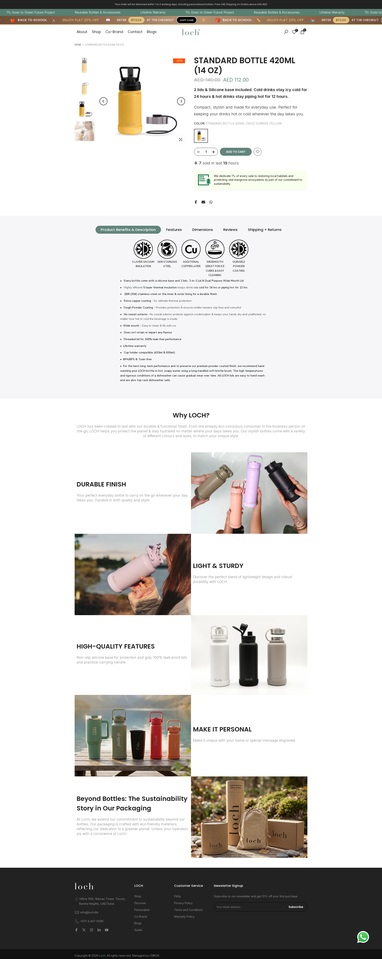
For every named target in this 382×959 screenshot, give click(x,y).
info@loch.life (89, 912)
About (82, 31)
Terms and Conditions (188, 909)
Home (78, 45)
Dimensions (202, 229)
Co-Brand (114, 31)
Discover (140, 903)
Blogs (152, 31)
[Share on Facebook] (196, 202)
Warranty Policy (184, 916)
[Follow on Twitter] (84, 930)
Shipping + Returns (265, 229)
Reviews (230, 229)
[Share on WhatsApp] (211, 202)
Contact (135, 31)
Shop (96, 31)
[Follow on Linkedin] (99, 930)
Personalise (142, 909)
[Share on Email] (203, 202)
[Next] (181, 101)
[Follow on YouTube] (106, 930)
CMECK (154, 955)
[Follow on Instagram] (91, 930)
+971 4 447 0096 (91, 921)
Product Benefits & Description (128, 229)
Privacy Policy (183, 903)
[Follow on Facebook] (76, 930)
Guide (138, 930)
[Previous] (103, 101)
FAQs (177, 896)
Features (174, 229)
